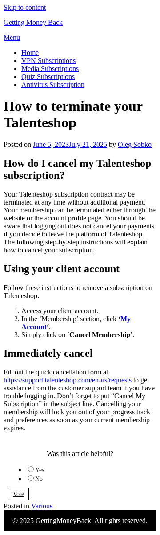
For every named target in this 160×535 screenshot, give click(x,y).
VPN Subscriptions (48, 60)
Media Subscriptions (50, 68)
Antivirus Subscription (52, 84)
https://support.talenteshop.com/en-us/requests (68, 380)
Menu (12, 37)
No (39, 479)
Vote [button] (18, 494)
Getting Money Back (33, 22)
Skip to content (25, 7)
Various (41, 506)
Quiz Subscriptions (48, 76)
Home (30, 52)
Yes (39, 470)
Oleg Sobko (135, 144)
